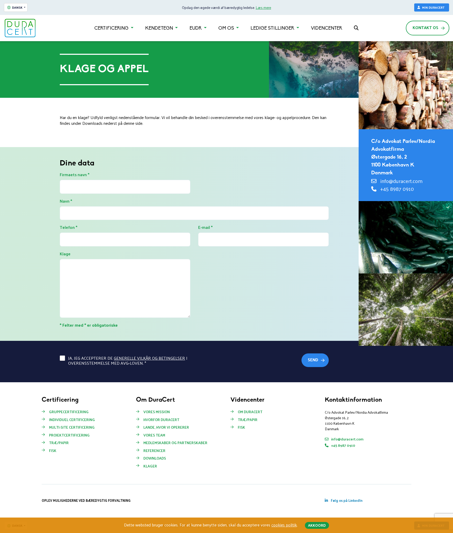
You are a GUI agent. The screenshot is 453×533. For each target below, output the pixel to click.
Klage (65, 254)
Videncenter (326, 28)
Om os (226, 28)
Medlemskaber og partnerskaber (175, 442)
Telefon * (68, 227)
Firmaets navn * (74, 174)
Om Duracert (250, 412)
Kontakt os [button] (425, 27)
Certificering (112, 28)
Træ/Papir (59, 442)
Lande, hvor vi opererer (166, 427)
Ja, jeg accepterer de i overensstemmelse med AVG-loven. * (127, 360)
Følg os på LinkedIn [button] (346, 500)
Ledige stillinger (273, 28)
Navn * (66, 201)
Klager (150, 466)
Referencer (154, 450)
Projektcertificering (69, 435)
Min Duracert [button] (433, 7)
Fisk (52, 450)
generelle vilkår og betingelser (149, 358)
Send (313, 359)
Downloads (154, 458)
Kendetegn (159, 28)
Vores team (154, 435)
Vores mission (156, 412)
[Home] (20, 28)
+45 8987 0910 (396, 188)
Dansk (17, 7)
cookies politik (284, 525)
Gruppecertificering (69, 412)
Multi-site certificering (72, 427)
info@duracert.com (401, 181)
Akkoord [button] (317, 525)
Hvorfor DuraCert (161, 419)
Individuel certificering (72, 419)
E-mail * (205, 227)
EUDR (196, 28)
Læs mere (263, 7)
